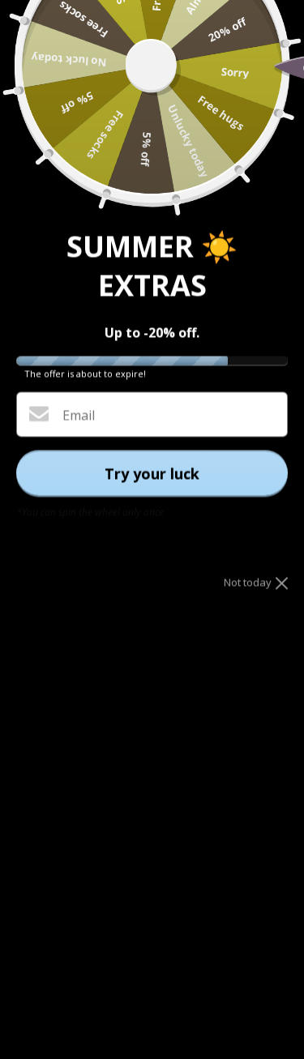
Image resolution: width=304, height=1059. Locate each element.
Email (78, 414)
